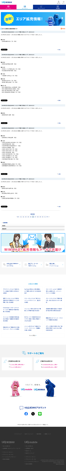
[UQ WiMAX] (7, 2)
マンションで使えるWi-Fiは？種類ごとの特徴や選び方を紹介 (32, 309)
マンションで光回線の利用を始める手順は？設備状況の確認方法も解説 (11, 319)
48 (37, 216)
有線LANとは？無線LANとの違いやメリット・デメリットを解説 (11, 328)
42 (23, 216)
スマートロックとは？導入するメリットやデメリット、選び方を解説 (32, 300)
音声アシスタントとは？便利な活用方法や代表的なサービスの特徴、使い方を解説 (11, 300)
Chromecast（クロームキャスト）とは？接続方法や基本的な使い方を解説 (11, 309)
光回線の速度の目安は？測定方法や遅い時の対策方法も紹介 (54, 309)
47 (35, 216)
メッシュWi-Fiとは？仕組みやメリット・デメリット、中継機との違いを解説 (32, 328)
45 (30, 216)
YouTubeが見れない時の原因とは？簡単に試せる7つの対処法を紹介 (32, 291)
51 (45, 216)
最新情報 (33, 214)
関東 (59, 100)
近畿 (59, 174)
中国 (59, 206)
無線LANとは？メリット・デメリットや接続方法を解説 (54, 319)
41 (21, 216)
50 (42, 216)
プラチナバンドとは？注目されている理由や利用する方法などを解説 (11, 291)
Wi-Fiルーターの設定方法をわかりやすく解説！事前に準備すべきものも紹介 (32, 319)
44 (28, 216)
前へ (18, 216)
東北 (59, 49)
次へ (47, 216)
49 (40, 216)
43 (25, 216)
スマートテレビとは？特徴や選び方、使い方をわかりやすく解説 (54, 300)
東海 (59, 123)
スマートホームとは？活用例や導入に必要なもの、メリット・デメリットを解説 (54, 291)
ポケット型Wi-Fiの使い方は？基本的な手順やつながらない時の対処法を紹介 (54, 328)
